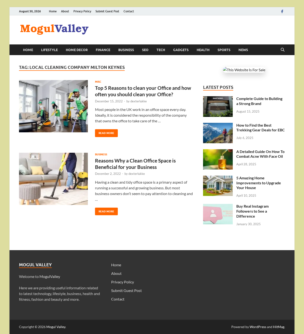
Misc (98, 81)
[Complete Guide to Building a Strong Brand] (218, 99)
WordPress (258, 327)
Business (126, 50)
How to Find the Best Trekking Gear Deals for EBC (260, 127)
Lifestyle (49, 50)
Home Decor (77, 50)
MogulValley (49, 276)
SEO (145, 50)
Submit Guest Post (107, 11)
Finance (103, 50)
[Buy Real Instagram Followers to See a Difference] (218, 206)
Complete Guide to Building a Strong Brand (259, 101)
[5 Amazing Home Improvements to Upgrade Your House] (218, 178)
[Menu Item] (282, 11)
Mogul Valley (55, 327)
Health (203, 50)
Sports (224, 50)
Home (53, 11)
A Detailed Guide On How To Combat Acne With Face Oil (260, 154)
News (243, 50)
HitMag (278, 327)
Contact (129, 11)
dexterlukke (138, 101)
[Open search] (282, 49)
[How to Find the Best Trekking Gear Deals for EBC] (218, 125)
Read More (104, 132)
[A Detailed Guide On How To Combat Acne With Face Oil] (218, 152)
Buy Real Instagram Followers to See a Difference (252, 211)
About (65, 11)
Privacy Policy (82, 11)
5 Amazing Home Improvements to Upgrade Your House (258, 183)
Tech (161, 50)
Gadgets (181, 50)
